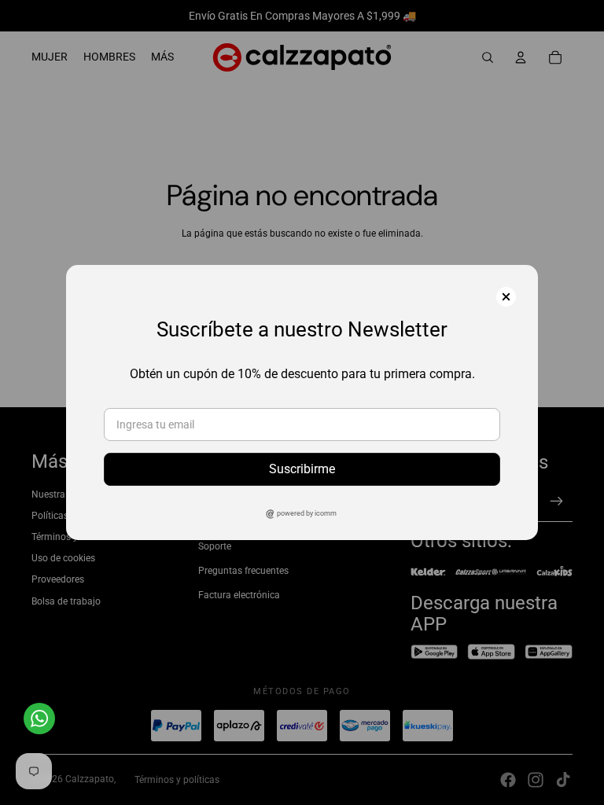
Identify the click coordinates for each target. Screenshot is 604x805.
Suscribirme (302, 468)
